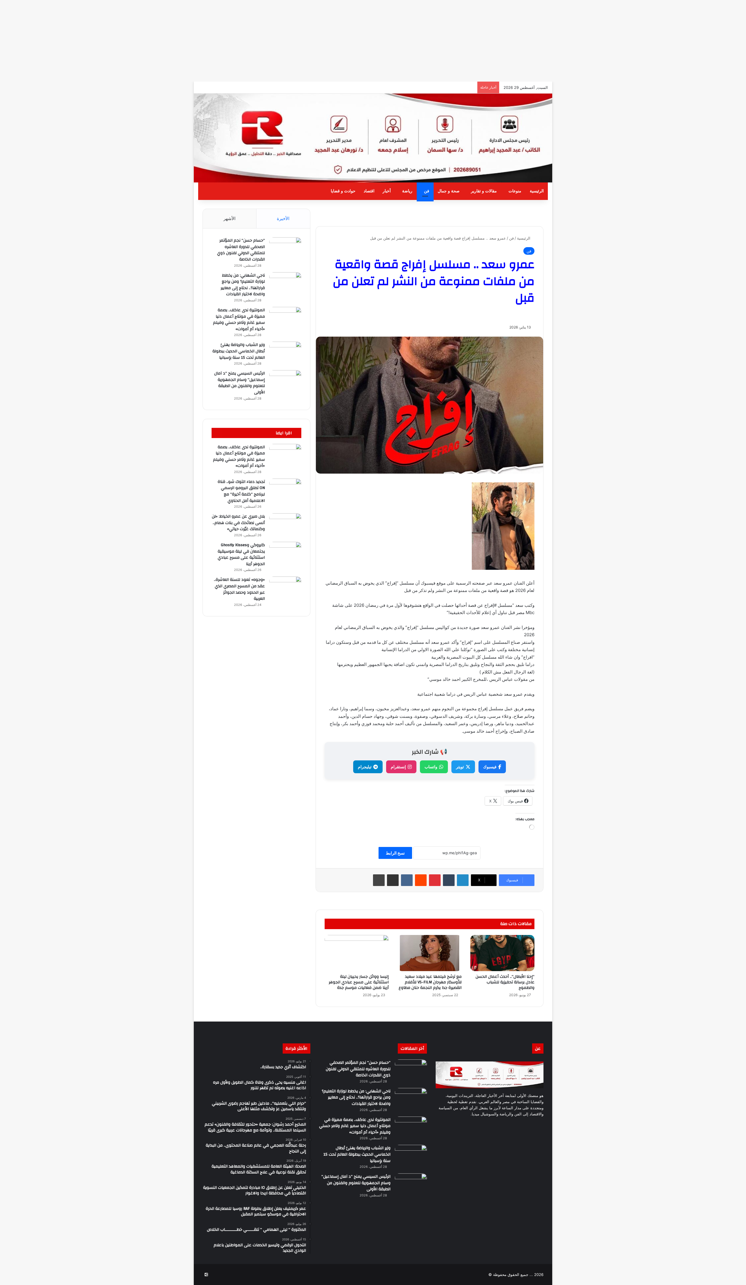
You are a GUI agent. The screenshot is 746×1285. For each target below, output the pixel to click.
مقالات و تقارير (484, 191)
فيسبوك (490, 766)
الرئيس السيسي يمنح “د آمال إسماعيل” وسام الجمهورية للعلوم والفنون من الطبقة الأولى (239, 383)
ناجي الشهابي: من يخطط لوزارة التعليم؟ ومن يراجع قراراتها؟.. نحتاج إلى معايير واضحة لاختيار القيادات (243, 285)
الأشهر (229, 218)
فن (426, 191)
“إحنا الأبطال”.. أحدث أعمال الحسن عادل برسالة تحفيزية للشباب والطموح (505, 982)
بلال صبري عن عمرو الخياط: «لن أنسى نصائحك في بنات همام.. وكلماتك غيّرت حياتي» (238, 523)
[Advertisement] (571, 41)
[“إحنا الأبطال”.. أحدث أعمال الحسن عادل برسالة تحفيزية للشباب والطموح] (502, 953)
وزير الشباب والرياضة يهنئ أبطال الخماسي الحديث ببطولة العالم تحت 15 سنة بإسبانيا (238, 351)
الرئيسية (537, 191)
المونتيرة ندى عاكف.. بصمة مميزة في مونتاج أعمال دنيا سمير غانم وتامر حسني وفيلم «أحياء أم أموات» (239, 319)
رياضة (407, 191)
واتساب (431, 766)
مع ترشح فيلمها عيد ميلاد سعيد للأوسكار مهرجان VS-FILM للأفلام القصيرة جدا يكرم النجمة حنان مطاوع (430, 982)
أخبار (387, 191)
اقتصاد (369, 191)
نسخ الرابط (395, 852)
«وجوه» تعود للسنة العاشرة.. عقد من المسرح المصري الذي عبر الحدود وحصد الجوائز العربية (239, 589)
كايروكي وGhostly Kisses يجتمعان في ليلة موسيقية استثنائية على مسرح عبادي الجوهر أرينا (241, 554)
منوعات (515, 191)
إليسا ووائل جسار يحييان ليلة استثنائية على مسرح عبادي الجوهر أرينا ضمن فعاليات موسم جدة (359, 982)
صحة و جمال (449, 191)
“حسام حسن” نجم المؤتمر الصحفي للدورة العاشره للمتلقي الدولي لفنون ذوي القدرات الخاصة (241, 250)
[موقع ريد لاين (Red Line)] (373, 138)
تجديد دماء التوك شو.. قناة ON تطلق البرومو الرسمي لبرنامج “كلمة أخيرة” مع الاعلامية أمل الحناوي (241, 491)
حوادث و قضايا (343, 191)
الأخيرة (283, 218)
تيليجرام (365, 766)
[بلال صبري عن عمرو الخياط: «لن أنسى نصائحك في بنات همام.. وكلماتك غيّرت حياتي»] (285, 524)
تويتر (460, 766)
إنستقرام (398, 766)
